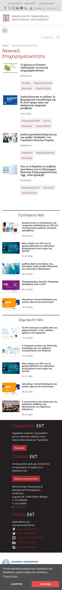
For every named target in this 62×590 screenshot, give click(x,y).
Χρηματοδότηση (43, 88)
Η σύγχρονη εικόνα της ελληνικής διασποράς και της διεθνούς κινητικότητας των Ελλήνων (39, 348)
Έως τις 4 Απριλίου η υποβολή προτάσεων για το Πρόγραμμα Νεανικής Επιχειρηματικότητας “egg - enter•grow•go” (38, 171)
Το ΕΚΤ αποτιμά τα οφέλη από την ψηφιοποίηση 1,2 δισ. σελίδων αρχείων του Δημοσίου (39, 330)
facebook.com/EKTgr (27, 529)
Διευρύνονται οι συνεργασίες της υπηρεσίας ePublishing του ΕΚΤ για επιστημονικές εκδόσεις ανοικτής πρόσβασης (40, 226)
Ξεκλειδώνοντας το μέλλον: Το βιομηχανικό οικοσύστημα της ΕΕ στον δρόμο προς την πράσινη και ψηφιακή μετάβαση (38, 102)
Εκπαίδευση (27, 152)
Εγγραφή (19, 448)
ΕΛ (48, 8)
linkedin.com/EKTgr (27, 542)
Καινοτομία (27, 88)
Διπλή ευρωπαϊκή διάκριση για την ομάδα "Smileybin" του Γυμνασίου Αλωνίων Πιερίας (38, 137)
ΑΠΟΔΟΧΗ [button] (45, 584)
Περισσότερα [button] (10, 576)
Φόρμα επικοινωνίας (26, 478)
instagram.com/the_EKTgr (30, 537)
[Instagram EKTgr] (13, 8)
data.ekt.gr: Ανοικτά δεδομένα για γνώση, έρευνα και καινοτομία (39, 300)
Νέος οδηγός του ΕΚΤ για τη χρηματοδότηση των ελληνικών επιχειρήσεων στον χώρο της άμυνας (38, 247)
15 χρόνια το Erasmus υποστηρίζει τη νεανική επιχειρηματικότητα (34, 67)
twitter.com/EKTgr (26, 533)
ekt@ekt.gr (20, 506)
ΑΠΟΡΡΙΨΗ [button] (16, 584)
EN (54, 8)
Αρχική (5, 45)
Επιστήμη (26, 83)
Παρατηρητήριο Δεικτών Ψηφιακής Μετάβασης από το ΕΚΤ (40, 283)
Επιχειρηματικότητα (43, 83)
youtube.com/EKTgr (27, 546)
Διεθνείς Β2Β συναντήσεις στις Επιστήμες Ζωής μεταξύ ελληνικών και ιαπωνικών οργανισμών (40, 266)
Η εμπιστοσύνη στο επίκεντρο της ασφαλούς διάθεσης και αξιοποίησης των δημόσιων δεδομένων (39, 405)
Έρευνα (46, 120)
